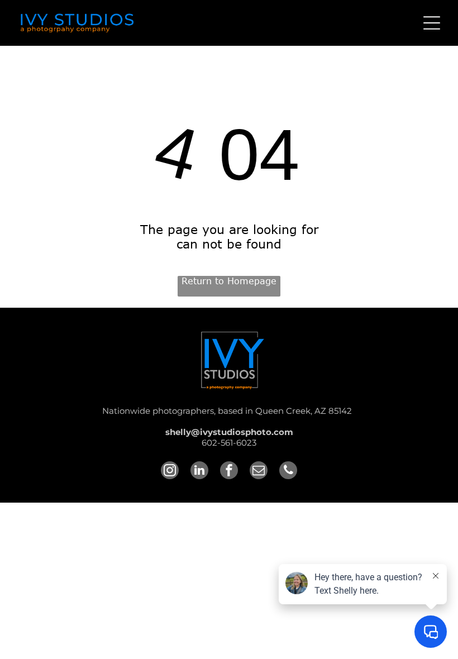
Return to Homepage (229, 281)
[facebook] (229, 471)
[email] (259, 471)
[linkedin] (199, 471)
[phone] (288, 471)
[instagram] (170, 471)
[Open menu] (431, 23)
